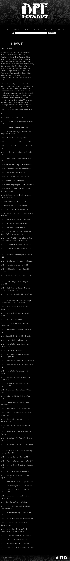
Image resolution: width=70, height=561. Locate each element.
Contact (47, 29)
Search (52, 33)
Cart (60, 29)
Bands (17, 29)
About (37, 29)
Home (7, 29)
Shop (27, 29)
